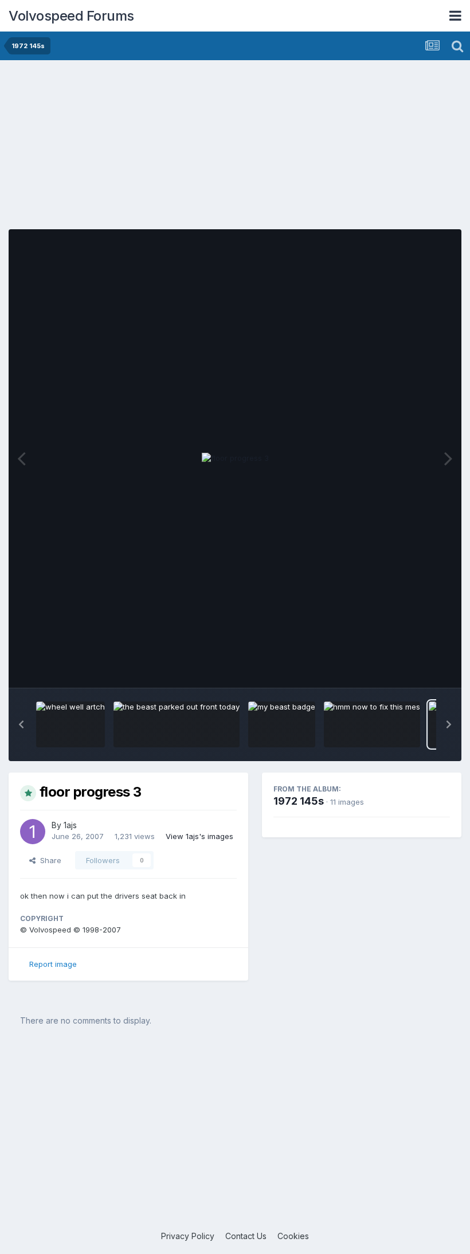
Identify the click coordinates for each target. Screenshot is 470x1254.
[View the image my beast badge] (281, 724)
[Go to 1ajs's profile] (32, 831)
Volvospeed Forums (71, 15)
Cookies (293, 1236)
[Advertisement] (235, 149)
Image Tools (414, 667)
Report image (53, 964)
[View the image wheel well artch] (70, 724)
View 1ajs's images (199, 836)
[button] (21, 724)
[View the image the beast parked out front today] (176, 724)
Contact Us (246, 1236)
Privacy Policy (187, 1236)
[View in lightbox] (235, 458)
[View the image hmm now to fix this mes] (372, 724)
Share (48, 860)
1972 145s (298, 801)
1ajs (70, 825)
